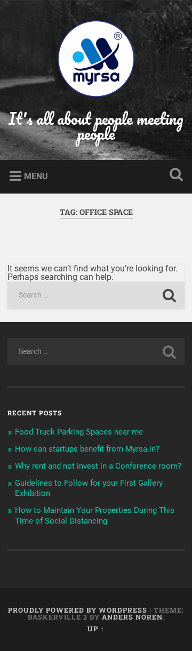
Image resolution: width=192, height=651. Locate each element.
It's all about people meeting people (96, 126)
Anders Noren (132, 617)
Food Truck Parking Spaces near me (79, 432)
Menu (36, 176)
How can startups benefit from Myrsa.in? (87, 449)
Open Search (173, 175)
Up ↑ (96, 628)
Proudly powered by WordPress (77, 610)
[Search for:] (95, 295)
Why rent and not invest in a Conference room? (98, 466)
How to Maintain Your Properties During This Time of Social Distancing (94, 515)
